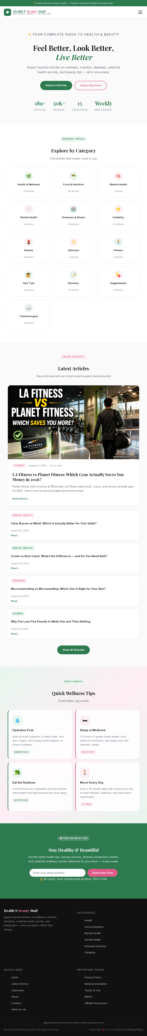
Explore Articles (56, 85)
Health (88, 920)
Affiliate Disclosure (96, 1003)
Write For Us (18, 1009)
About (15, 996)
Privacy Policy (93, 977)
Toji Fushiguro (83, 1022)
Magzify (54, 1022)
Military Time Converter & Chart (65, 1022)
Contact (16, 1003)
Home (14, 977)
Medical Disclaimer (96, 983)
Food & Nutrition (94, 926)
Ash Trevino (101, 1022)
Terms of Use (93, 990)
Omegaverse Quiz (92, 1022)
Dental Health (93, 939)
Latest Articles (20, 983)
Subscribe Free (90, 85)
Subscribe (17, 990)
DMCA (88, 996)
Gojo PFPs (76, 1022)
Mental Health (93, 933)
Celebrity (90, 952)
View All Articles (73, 649)
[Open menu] (140, 12)
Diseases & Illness (95, 946)
